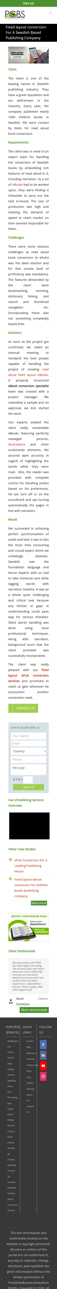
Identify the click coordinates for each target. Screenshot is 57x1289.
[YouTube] (43, 1065)
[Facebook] (43, 1044)
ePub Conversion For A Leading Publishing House (30, 865)
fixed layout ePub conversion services (28, 675)
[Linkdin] (43, 1055)
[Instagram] (43, 1076)
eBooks (17, 184)
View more (39, 903)
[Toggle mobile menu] (50, 13)
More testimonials (34, 1010)
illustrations (16, 444)
